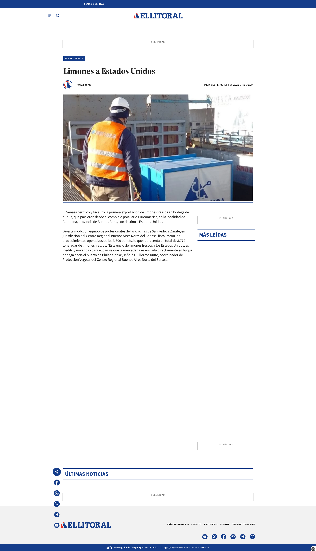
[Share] (57, 472)
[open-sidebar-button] (50, 16)
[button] (57, 482)
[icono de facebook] (223, 537)
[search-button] (58, 16)
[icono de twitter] (214, 537)
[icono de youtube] (205, 537)
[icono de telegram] (243, 537)
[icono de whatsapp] (233, 537)
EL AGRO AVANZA (74, 58)
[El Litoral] (158, 16)
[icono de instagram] (252, 537)
